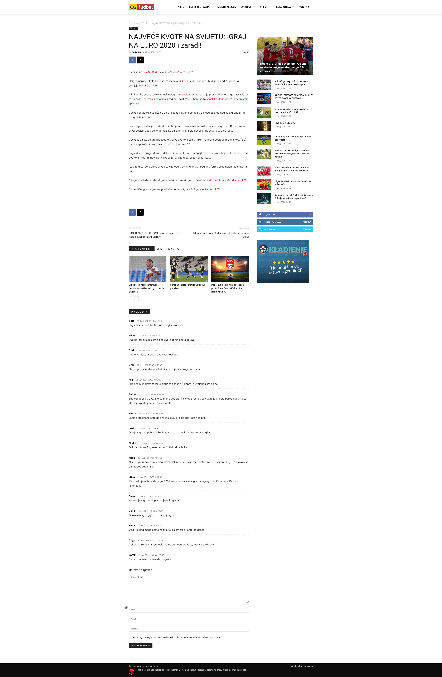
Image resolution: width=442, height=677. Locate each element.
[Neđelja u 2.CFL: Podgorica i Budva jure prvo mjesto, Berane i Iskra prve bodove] (264, 154)
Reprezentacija (199, 6)
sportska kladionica (154, 99)
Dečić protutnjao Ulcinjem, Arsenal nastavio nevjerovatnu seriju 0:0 (283, 65)
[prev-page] (131, 298)
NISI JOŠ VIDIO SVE (285, 123)
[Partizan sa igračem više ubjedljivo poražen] (189, 269)
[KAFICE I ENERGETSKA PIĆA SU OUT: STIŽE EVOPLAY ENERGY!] (264, 98)
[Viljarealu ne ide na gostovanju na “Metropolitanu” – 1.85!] (264, 112)
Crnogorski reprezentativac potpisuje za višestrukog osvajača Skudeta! (146, 288)
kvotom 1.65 (212, 189)
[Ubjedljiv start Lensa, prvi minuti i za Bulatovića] (264, 184)
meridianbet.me (188, 94)
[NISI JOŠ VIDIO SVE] (264, 126)
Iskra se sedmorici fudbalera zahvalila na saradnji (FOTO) (221, 235)
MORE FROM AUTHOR (169, 249)
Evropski (246, 6)
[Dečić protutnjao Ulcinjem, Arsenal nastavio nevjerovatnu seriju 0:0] (285, 56)
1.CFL (181, 6)
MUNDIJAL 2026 (226, 6)
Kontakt (305, 6)
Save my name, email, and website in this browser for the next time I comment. (176, 637)
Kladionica (283, 6)
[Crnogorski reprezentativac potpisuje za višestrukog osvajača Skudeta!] (147, 269)
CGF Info (144, 23)
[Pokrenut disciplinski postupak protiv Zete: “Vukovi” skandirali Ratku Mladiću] (230, 269)
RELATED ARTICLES (141, 249)
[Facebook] (132, 60)
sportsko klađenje (217, 99)
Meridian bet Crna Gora (301, 666)
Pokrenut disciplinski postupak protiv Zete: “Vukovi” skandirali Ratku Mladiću (227, 288)
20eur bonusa (193, 99)
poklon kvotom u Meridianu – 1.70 (226, 180)
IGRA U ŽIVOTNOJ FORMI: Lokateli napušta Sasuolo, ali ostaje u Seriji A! (153, 235)
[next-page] (136, 298)
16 (248, 52)
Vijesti (264, 6)
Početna (133, 23)
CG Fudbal (137, 52)
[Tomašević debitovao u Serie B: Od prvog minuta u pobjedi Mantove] (264, 171)
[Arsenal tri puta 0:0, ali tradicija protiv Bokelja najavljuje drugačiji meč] (264, 198)
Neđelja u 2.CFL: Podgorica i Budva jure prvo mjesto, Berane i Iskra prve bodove (293, 153)
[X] (140, 60)
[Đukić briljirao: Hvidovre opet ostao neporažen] (264, 140)
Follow (307, 222)
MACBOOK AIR (148, 85)
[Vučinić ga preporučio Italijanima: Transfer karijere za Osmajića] (264, 85)
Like (309, 214)
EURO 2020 (189, 81)
